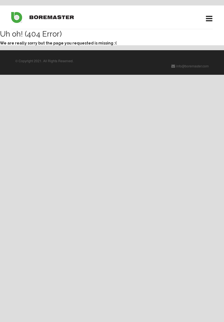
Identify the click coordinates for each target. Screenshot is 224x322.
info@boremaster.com (192, 66)
